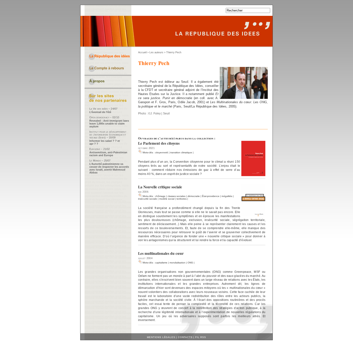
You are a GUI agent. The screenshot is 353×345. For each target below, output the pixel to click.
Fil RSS (200, 337)
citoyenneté (161, 152)
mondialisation (177, 262)
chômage (160, 196)
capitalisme (161, 262)
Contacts (185, 337)
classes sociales (176, 196)
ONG (190, 262)
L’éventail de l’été (100, 112)
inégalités (227, 196)
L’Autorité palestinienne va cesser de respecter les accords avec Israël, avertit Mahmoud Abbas (109, 168)
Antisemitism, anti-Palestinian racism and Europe (108, 154)
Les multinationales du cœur (161, 253)
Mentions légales (161, 337)
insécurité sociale (147, 198)
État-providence (210, 196)
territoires (181, 198)
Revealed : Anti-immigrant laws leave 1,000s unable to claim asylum (109, 123)
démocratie (194, 196)
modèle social (166, 198)
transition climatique (181, 152)
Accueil (142, 52)
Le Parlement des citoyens (159, 143)
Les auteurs (156, 52)
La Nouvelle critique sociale (160, 187)
